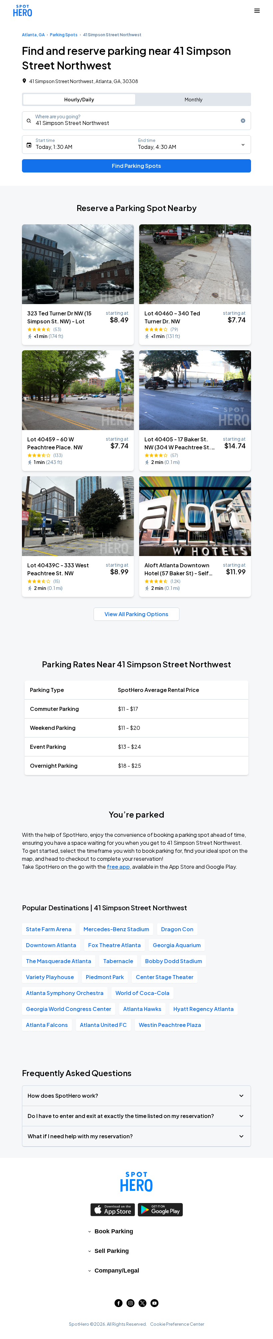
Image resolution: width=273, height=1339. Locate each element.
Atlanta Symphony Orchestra (65, 992)
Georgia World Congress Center (68, 1008)
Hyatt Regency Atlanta (203, 1008)
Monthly (194, 99)
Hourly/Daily (79, 99)
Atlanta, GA (33, 34)
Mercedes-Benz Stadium (116, 929)
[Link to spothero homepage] (136, 1182)
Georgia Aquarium (177, 945)
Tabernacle (118, 960)
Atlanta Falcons (47, 1024)
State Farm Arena (49, 929)
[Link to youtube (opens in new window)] (154, 1304)
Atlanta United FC (103, 1024)
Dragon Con (177, 929)
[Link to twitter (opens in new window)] (142, 1304)
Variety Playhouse (50, 976)
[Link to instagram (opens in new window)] (131, 1304)
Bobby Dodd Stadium (173, 960)
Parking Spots (64, 34)
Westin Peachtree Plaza (170, 1024)
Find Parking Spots (136, 165)
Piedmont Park (105, 976)
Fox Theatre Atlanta (114, 945)
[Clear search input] (243, 120)
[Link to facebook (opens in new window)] (119, 1304)
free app (118, 866)
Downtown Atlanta (51, 945)
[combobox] (136, 120)
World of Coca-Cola (142, 992)
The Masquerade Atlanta (58, 960)
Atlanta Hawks (142, 1008)
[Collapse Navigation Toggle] (257, 11)
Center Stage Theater (164, 976)
